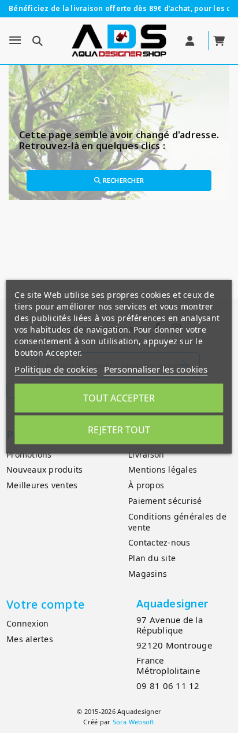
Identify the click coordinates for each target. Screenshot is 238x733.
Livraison (146, 454)
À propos (146, 485)
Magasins (147, 573)
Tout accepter (119, 398)
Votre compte (45, 604)
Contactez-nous (159, 542)
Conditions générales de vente (177, 522)
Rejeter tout (119, 429)
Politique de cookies (55, 369)
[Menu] (15, 40)
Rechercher (122, 180)
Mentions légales (162, 469)
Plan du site (152, 557)
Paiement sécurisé (165, 500)
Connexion (27, 623)
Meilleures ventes (41, 485)
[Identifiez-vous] (191, 41)
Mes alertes (29, 638)
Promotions (29, 454)
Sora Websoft (134, 721)
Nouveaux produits (44, 469)
